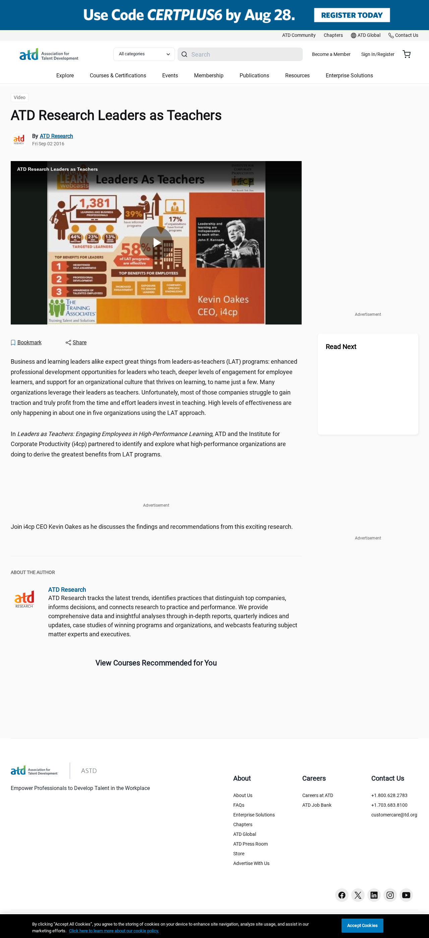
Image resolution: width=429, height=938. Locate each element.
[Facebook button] (342, 895)
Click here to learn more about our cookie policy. (114, 930)
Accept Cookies (362, 925)
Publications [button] (254, 75)
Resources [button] (297, 75)
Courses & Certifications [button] (118, 75)
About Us (242, 795)
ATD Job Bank (316, 805)
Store (238, 853)
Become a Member (331, 54)
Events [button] (170, 75)
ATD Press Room (250, 844)
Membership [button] (209, 75)
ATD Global (244, 834)
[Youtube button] (406, 895)
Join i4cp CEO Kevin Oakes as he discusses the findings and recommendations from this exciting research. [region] (152, 526)
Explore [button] (65, 75)
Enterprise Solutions (254, 814)
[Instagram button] (390, 895)
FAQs (238, 805)
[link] (299, 35)
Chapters (242, 824)
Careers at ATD (317, 795)
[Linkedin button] (374, 895)
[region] (214, 926)
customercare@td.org (394, 814)
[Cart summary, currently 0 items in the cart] (409, 54)
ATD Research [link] (56, 136)
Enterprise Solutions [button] (349, 75)
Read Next (341, 347)
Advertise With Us (251, 863)
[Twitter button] (358, 895)
